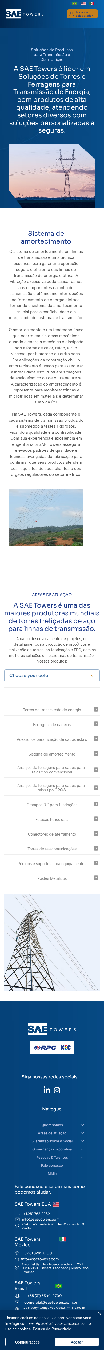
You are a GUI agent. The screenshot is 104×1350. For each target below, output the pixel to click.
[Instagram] (57, 1090)
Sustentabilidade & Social (52, 1141)
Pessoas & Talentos (52, 1157)
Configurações (27, 1342)
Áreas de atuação (52, 1133)
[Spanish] (91, 3)
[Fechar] (96, 1317)
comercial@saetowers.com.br (50, 1302)
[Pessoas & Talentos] (82, 1157)
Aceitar (77, 1342)
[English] (83, 3)
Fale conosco (52, 1165)
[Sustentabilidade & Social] (82, 1141)
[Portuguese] (74, 3)
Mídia (52, 1173)
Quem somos (52, 1125)
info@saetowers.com (41, 1219)
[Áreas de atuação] (82, 1133)
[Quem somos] (82, 1125)
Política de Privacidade (52, 1329)
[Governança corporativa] (82, 1149)
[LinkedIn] (47, 1090)
